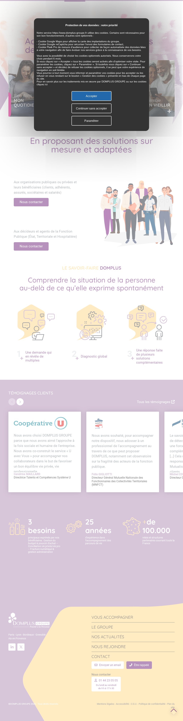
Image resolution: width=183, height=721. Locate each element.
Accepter (91, 96)
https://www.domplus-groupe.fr (69, 32)
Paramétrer (91, 120)
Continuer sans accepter (91, 108)
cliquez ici (42, 84)
